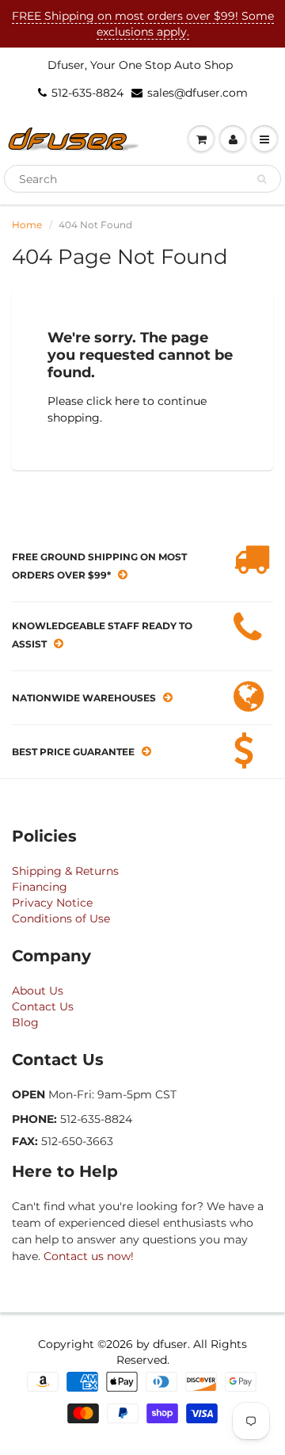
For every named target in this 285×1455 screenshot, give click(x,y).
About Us (37, 990)
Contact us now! (89, 1256)
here (127, 401)
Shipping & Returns (65, 871)
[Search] (261, 179)
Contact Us (43, 1006)
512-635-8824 (87, 93)
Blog (25, 1022)
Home (27, 225)
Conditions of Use (61, 918)
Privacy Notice (52, 903)
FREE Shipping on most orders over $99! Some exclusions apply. (143, 24)
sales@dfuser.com (197, 93)
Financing (39, 887)
